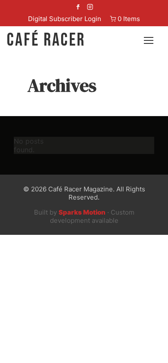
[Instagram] (90, 7)
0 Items (129, 19)
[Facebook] (78, 7)
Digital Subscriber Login (64, 19)
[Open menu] (152, 40)
